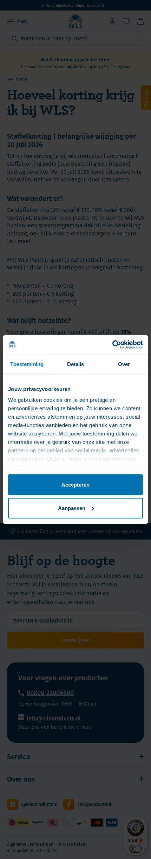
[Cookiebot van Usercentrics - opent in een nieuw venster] (112, 344)
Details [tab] (75, 364)
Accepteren (75, 484)
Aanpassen (71, 508)
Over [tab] (124, 364)
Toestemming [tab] (27, 364)
